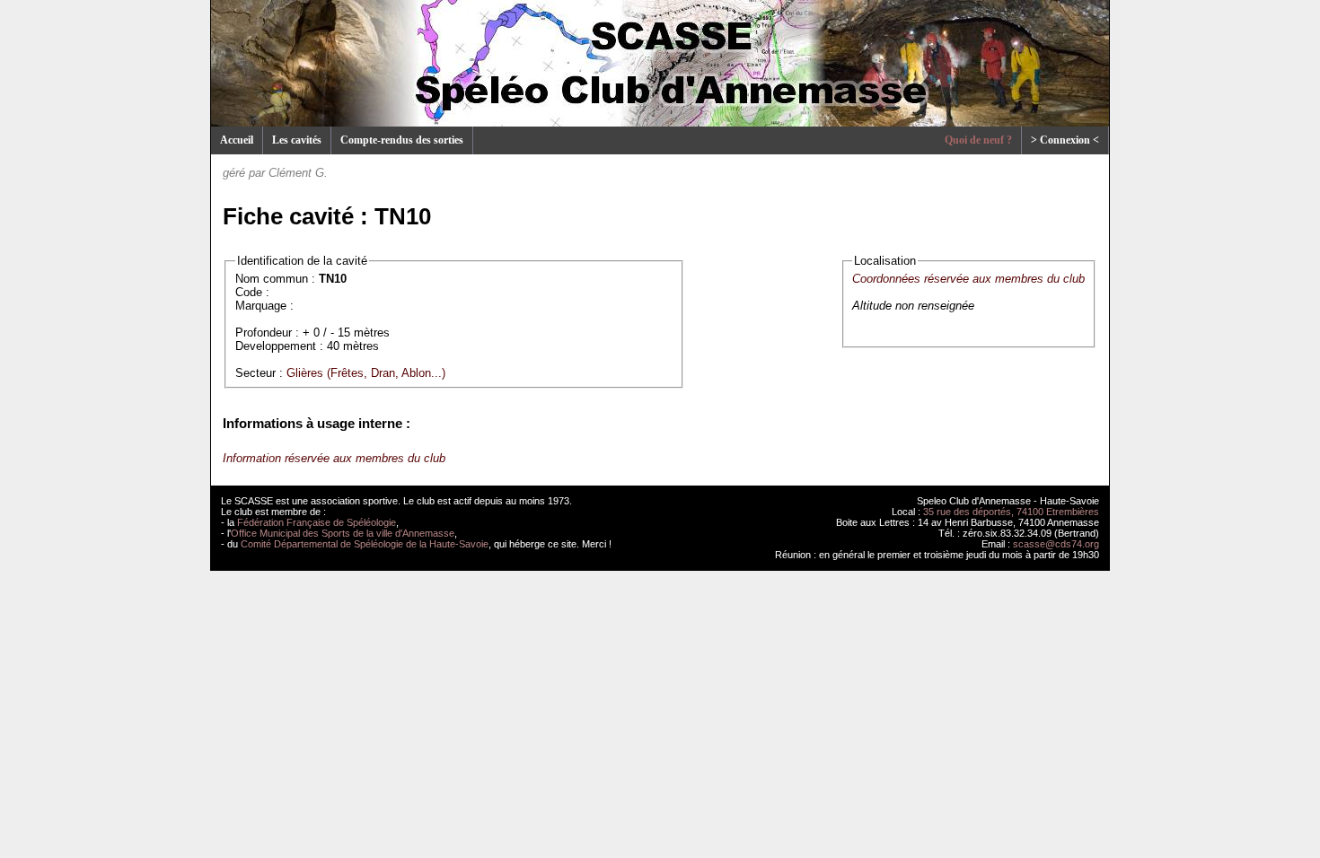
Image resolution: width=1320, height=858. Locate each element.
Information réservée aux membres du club (334, 458)
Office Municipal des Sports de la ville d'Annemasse (342, 533)
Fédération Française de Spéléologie (316, 522)
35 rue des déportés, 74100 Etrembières (1011, 511)
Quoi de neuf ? (978, 140)
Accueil (236, 140)
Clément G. (298, 172)
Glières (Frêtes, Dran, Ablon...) (365, 373)
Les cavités (296, 140)
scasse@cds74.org (1056, 543)
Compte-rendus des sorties (401, 140)
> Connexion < (1065, 140)
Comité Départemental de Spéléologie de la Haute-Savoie (364, 543)
